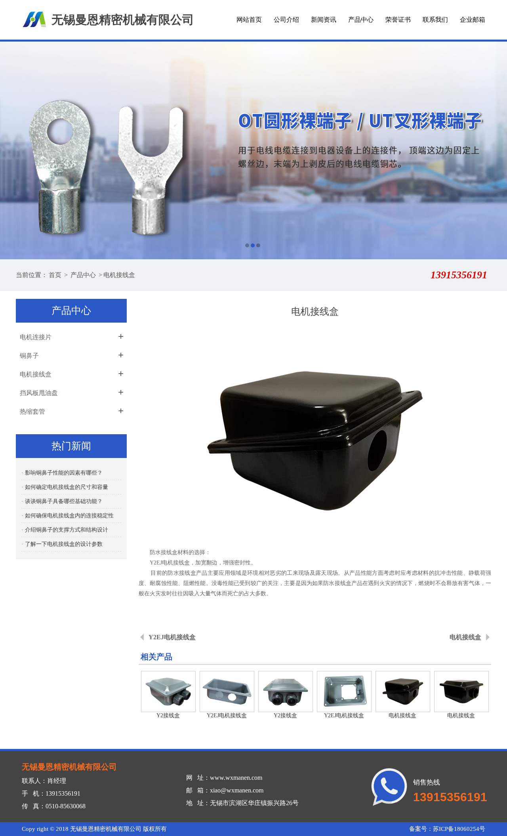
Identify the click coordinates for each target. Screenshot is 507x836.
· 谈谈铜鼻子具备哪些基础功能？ (62, 501)
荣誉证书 (398, 19)
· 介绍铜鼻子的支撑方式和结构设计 (64, 530)
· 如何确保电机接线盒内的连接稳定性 (67, 516)
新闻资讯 (323, 19)
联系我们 (435, 19)
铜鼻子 (29, 355)
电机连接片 (35, 337)
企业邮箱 (472, 19)
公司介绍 (286, 19)
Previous (14, 150)
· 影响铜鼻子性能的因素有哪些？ (62, 473)
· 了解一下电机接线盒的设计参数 (62, 544)
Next (493, 150)
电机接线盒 (119, 275)
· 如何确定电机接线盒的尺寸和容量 (64, 487)
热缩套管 (32, 411)
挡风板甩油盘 (39, 393)
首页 (55, 275)
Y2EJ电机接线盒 (172, 637)
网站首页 (249, 19)
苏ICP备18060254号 (459, 829)
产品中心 (361, 19)
